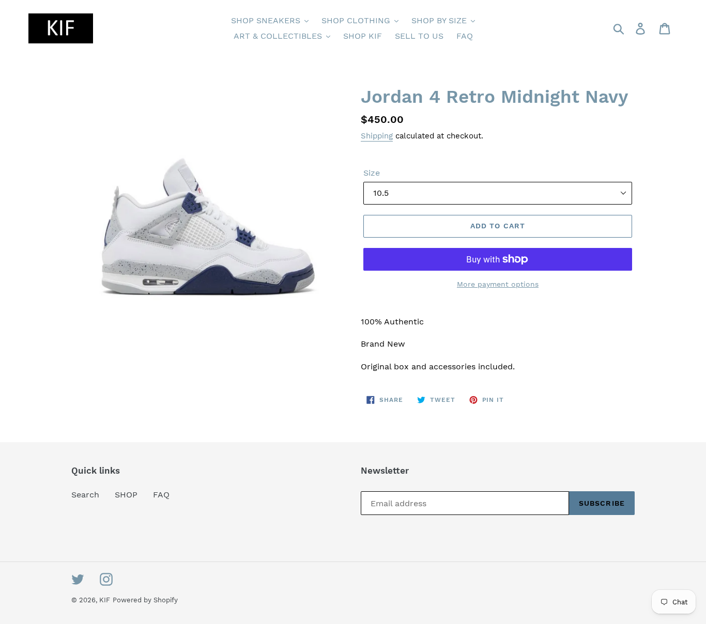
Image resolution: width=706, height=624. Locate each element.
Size (371, 173)
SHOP (126, 495)
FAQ (161, 495)
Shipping (377, 136)
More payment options (498, 284)
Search (85, 495)
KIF (104, 600)
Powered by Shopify (145, 600)
